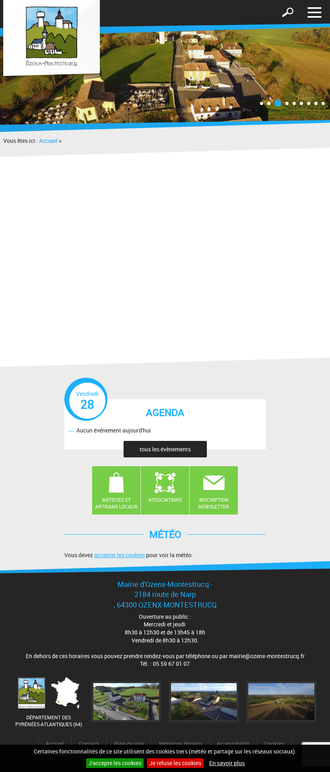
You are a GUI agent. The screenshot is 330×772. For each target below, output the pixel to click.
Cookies (274, 743)
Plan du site (129, 743)
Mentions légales (180, 743)
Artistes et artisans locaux (116, 503)
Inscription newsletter (213, 503)
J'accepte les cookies (115, 763)
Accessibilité (233, 743)
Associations (165, 499)
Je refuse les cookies (175, 763)
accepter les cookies (119, 555)
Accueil (48, 140)
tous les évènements (165, 449)
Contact (89, 743)
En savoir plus (227, 763)
